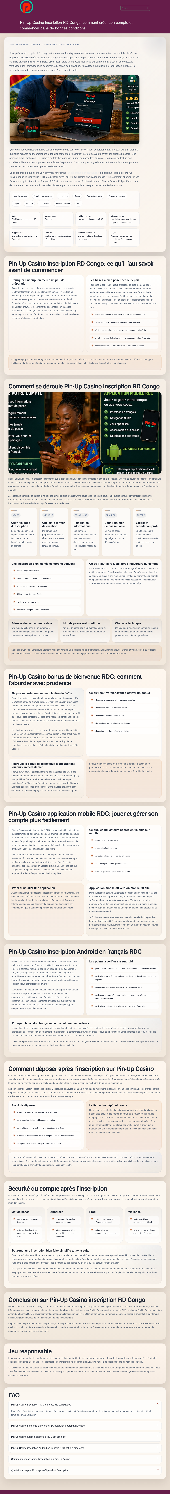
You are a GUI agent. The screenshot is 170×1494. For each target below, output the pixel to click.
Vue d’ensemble (20, 196)
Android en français (117, 196)
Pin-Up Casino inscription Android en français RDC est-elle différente (47, 1448)
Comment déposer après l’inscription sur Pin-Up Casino (40, 1459)
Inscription (63, 196)
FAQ (78, 203)
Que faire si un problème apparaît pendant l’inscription (40, 1470)
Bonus (77, 196)
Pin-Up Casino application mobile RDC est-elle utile (38, 1436)
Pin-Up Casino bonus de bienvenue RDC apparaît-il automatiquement (48, 1425)
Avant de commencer (43, 196)
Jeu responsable (63, 203)
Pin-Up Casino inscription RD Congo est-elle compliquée (41, 1404)
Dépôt (16, 203)
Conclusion (44, 203)
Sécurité (29, 203)
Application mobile (94, 196)
